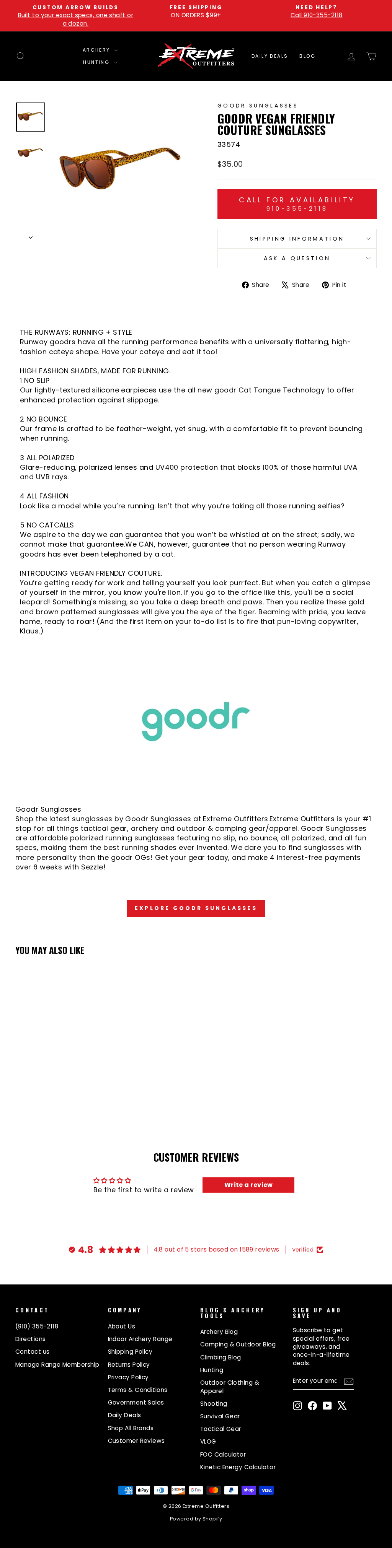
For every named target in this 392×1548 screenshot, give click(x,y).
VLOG (208, 1441)
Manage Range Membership (57, 1365)
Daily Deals (270, 56)
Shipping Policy (130, 1352)
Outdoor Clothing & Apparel (229, 1387)
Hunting (97, 62)
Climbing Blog (220, 1357)
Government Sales (136, 1402)
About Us (122, 1326)
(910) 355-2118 (36, 1326)
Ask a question (297, 258)
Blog (307, 56)
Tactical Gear (220, 1429)
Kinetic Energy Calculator (238, 1467)
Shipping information (297, 239)
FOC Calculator (223, 1454)
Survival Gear (220, 1416)
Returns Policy (129, 1365)
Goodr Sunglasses (257, 105)
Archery (97, 50)
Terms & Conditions (138, 1390)
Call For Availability (297, 204)
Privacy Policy (128, 1377)
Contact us (32, 1352)
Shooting (213, 1404)
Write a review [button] (248, 1184)
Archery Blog (219, 1332)
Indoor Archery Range (140, 1339)
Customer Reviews (136, 1441)
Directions (30, 1339)
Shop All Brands (131, 1428)
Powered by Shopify (196, 1518)
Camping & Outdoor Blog (238, 1344)
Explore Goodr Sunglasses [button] (196, 908)
